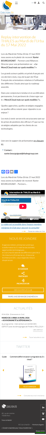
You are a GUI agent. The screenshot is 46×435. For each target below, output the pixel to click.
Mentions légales (38, 425)
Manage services (40, 431)
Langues (33, 2)
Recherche (43, 2)
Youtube (43, 419)
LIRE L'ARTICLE (38, 330)
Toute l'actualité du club (36, 337)
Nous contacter (7, 420)
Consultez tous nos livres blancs (34, 395)
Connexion (38, 2)
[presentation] (42, 370)
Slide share (43, 413)
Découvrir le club (23, 290)
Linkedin (43, 407)
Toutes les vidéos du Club (36, 231)
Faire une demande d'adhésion (23, 297)
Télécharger (24, 387)
